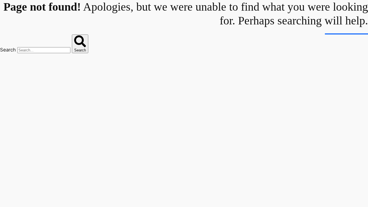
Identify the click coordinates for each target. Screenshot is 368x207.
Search (8, 50)
